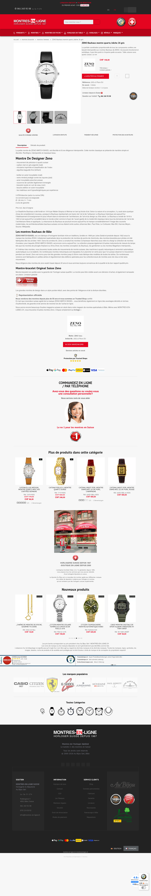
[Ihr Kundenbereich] (121, 10)
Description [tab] (22, 145)
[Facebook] (68, 764)
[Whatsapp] (83, 764)
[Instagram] (73, 764)
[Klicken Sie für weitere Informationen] (75, 660)
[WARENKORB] (132, 10)
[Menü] (147, 874)
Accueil (16, 39)
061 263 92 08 (106, 96)
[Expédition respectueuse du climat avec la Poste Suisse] (122, 815)
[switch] (143, 887)
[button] (15, 76)
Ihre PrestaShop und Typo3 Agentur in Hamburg (75, 856)
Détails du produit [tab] (38, 145)
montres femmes (43, 39)
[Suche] (96, 22)
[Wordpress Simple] (63, 764)
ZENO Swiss (78, 336)
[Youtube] (88, 764)
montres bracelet (28, 39)
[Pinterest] (78, 764)
